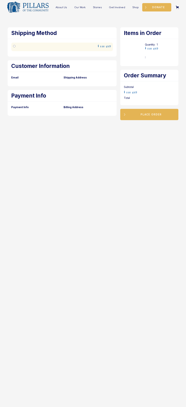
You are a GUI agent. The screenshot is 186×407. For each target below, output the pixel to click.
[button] (178, 7)
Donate (158, 7)
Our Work (80, 7)
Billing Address (73, 107)
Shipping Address (75, 77)
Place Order (151, 114)
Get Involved (117, 7)
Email (15, 77)
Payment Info (20, 107)
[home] (28, 7)
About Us (61, 7)
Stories (97, 7)
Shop (135, 7)
